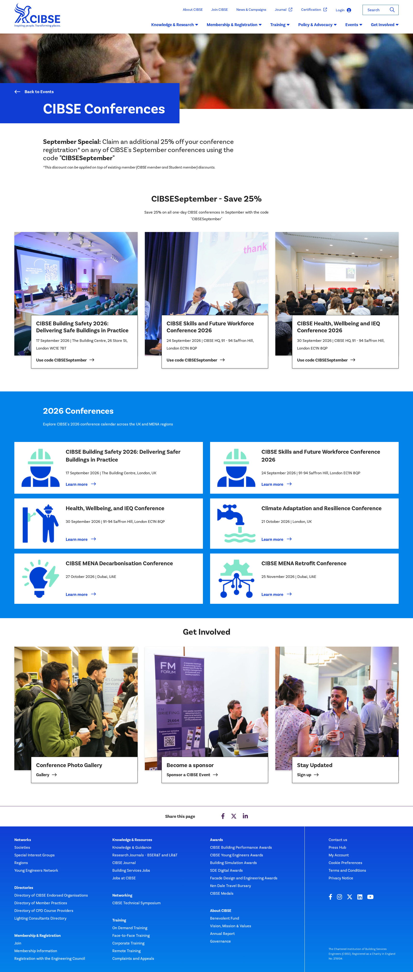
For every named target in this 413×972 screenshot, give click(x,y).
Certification (311, 9)
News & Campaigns (251, 9)
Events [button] (351, 24)
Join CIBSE (219, 9)
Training (119, 920)
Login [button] (340, 10)
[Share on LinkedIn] (245, 816)
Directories (23, 887)
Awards (216, 839)
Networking (122, 895)
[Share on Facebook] (223, 816)
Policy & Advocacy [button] (315, 24)
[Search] (392, 10)
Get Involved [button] (382, 24)
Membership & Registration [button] (232, 24)
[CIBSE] (37, 18)
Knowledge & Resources (132, 839)
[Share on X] (234, 816)
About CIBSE (193, 9)
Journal (280, 9)
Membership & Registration (37, 935)
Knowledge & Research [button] (172, 24)
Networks (22, 839)
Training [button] (277, 24)
